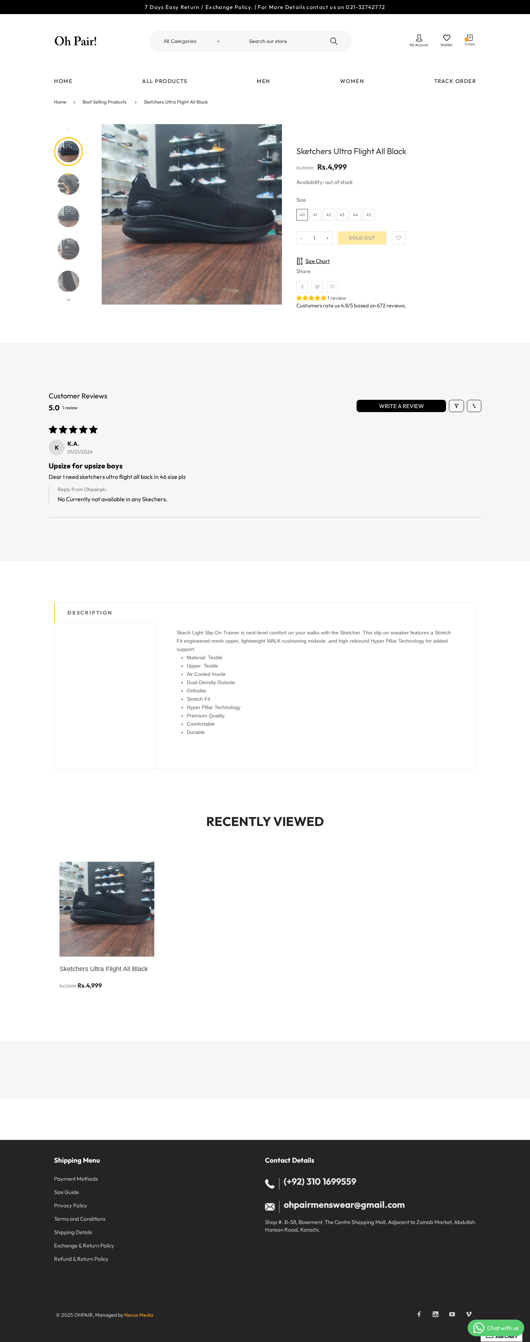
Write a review (401, 406)
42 (328, 214)
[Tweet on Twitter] (317, 287)
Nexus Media (138, 1315)
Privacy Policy (70, 1205)
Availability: (310, 182)
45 (368, 214)
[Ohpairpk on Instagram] (435, 1314)
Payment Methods (76, 1178)
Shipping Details (73, 1232)
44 (355, 214)
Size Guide (66, 1192)
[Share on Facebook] (302, 287)
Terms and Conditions (79, 1218)
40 (302, 214)
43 (342, 214)
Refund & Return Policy (81, 1258)
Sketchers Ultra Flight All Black (176, 102)
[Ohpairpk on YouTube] (452, 1314)
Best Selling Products (105, 102)
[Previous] (110, 214)
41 (315, 214)
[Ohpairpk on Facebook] (419, 1314)
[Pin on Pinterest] (332, 287)
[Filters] (456, 406)
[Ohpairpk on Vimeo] (468, 1314)
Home (60, 102)
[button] (311, 297)
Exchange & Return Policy (84, 1245)
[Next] (273, 214)
